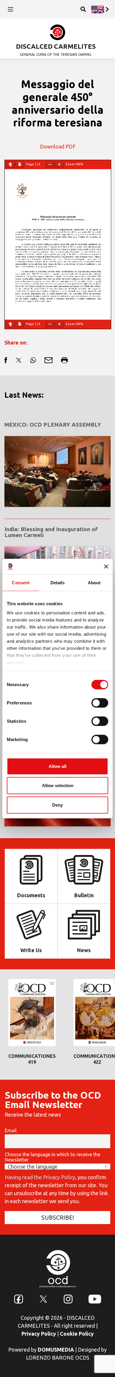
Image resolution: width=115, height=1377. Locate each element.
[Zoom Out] (49, 164)
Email (11, 1130)
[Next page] (19, 164)
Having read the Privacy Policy (40, 1177)
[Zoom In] (59, 164)
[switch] (99, 702)
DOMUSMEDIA (56, 1349)
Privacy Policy (39, 1334)
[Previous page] (10, 164)
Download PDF (57, 146)
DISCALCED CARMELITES (56, 46)
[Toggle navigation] (10, 9)
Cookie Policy (77, 1334)
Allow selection (57, 785)
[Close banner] (106, 566)
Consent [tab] (20, 582)
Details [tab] (57, 582)
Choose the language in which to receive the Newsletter (52, 1157)
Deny (57, 804)
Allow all (57, 766)
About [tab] (94, 582)
